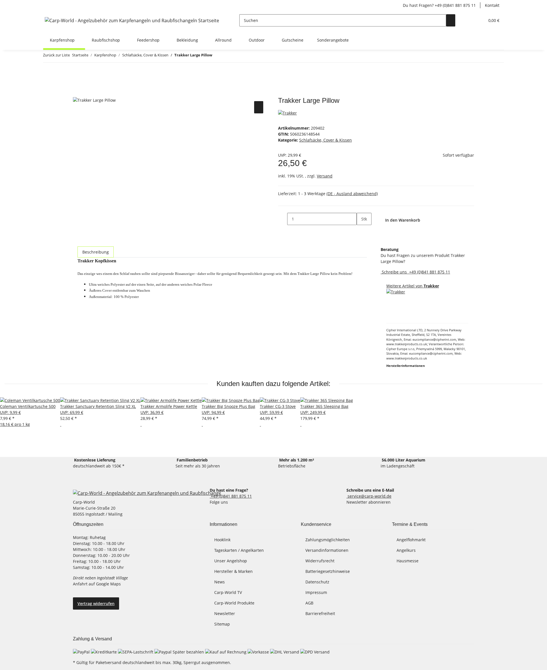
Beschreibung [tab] (95, 252)
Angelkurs (406, 550)
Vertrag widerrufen (96, 603)
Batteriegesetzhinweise (327, 571)
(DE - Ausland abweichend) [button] (352, 193)
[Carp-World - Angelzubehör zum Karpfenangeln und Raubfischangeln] (147, 492)
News (219, 582)
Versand (324, 176)
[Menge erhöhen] (361, 231)
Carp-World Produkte (234, 603)
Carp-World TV (228, 592)
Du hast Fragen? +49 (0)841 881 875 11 (439, 5)
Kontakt (492, 5)
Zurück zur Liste (56, 55)
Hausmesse (408, 560)
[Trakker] (287, 112)
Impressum (316, 592)
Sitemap (222, 624)
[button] (468, 20)
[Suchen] (450, 20)
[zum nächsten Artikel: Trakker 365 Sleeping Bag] (227, 56)
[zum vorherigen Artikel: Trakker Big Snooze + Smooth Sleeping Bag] (216, 56)
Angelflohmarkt (411, 539)
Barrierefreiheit (320, 613)
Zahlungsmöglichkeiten (327, 539)
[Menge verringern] (282, 219)
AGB (309, 603)
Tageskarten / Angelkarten (239, 550)
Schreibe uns (394, 272)
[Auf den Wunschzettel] (258, 107)
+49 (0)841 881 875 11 (429, 272)
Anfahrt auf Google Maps (97, 584)
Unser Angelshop (230, 560)
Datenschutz (317, 582)
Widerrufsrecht (319, 560)
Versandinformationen (326, 550)
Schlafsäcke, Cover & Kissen (325, 140)
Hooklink (222, 539)
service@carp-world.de (368, 496)
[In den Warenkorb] (77, 93)
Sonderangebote (333, 40)
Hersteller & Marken (233, 571)
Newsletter (224, 613)
